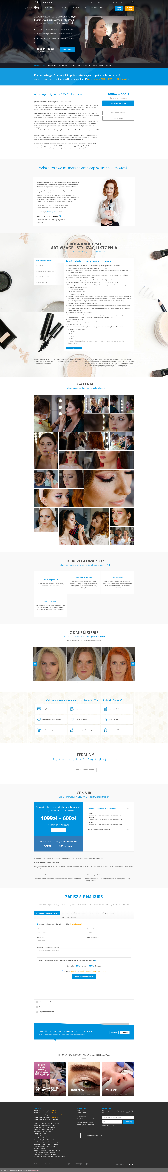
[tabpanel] (50, 664)
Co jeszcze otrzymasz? (46, 1012)
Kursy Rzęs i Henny (46, 1117)
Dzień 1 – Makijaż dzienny (44, 260)
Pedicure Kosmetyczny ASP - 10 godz (44, 1146)
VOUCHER (102, 7)
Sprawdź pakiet (75, 924)
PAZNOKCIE (64, 7)
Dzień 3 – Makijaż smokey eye (45, 271)
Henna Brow (78, 79)
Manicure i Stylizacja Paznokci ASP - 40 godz (46, 1123)
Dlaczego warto (64, 65)
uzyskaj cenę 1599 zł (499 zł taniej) (108, 79)
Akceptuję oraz (84, 971)
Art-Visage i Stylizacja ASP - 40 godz (44, 1129)
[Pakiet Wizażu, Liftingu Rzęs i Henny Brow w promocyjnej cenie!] (50, 1079)
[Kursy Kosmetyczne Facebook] (35, 2)
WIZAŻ (56, 7)
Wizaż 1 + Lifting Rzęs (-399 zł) (105, 913)
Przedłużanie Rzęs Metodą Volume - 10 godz (47, 1142)
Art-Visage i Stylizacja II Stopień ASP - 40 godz (47, 1150)
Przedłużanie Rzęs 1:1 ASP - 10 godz (44, 1127)
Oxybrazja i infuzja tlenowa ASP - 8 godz (45, 1154)
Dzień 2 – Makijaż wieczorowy (45, 266)
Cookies (83, 1164)
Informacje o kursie (39, 65)
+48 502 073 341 (48, 2)
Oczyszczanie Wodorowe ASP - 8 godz (45, 1152)
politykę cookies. (27, 1170)
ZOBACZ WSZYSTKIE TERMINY (85, 770)
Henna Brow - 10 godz (40, 1138)
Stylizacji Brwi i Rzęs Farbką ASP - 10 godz (46, 1144)
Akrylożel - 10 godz (39, 1148)
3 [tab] (83, 683)
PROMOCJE (94, 7)
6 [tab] (90, 683)
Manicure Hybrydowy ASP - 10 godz (44, 1140)
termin (49, 212)
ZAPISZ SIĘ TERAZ (67, 49)
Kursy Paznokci (45, 1113)
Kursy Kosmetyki (45, 1111)
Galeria (73, 65)
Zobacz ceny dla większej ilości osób (99, 829)
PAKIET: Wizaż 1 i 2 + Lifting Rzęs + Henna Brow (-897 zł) (77, 913)
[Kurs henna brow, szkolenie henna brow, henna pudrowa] (84, 1079)
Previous (35, 664)
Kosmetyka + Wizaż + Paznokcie (46, 1119)
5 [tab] (88, 683)
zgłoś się (54, 212)
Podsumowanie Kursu (42, 282)
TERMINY (85, 7)
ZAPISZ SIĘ (108, 65)
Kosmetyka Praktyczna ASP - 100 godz (45, 1125)
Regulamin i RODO (74, 1164)
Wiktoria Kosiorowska (48, 216)
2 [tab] (80, 683)
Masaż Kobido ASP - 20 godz (42, 1131)
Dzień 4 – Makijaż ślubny (43, 277)
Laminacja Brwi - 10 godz (41, 1136)
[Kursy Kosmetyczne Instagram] (37, 2)
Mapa (88, 1164)
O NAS (78, 7)
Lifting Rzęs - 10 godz (40, 1134)
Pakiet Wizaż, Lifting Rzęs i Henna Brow (47, 1089)
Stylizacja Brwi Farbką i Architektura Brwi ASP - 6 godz (49, 1156)
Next (133, 664)
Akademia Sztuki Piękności (92, 1135)
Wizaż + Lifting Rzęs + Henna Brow (50, 1115)
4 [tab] (85, 683)
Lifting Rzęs (61, 79)
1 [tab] (77, 683)
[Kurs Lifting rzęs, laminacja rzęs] (118, 1079)
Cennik (101, 65)
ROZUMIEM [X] (35, 1170)
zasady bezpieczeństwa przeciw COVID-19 (93, 971)
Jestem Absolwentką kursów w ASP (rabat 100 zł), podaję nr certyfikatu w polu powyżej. (66, 960)
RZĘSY (72, 7)
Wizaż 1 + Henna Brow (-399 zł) (70, 917)
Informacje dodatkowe (46, 1002)
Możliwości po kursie (84, 65)
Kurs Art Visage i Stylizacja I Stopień (47, 913)
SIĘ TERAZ (119, 8)
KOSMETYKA (48, 7)
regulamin (73, 971)
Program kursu (52, 65)
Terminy (94, 65)
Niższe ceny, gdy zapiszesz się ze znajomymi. (102, 808)
